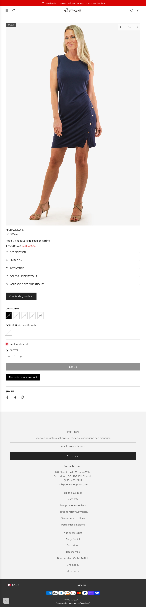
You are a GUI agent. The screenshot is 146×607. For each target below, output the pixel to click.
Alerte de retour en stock (23, 377)
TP (8, 315)
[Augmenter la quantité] (20, 356)
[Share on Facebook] (7, 398)
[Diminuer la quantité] (9, 356)
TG (40, 315)
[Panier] (138, 10)
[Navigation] (6, 10)
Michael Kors (15, 229)
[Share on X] (14, 398)
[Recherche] (131, 10)
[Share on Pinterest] (22, 398)
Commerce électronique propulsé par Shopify (73, 603)
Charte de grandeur (21, 296)
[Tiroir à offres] (13, 10)
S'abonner (73, 456)
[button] (121, 27)
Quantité (12, 350)
